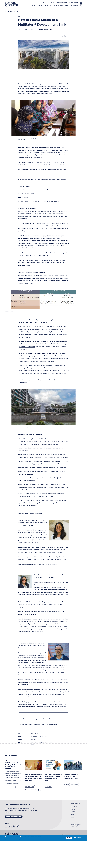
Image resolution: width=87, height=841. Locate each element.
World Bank (42, 353)
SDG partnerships (74, 784)
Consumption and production (31, 789)
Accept (69, 837)
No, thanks (77, 837)
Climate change (9, 787)
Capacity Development (61, 2)
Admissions (74, 5)
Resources (70, 2)
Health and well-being (29, 786)
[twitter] (14, 826)
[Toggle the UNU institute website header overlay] (81, 2)
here (55, 724)
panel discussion (56, 86)
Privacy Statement (75, 803)
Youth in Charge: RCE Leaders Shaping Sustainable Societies (71, 776)
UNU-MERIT (11, 11)
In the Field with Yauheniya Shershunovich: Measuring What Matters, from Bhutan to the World (33, 777)
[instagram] (9, 826)
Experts (56, 5)
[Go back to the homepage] (11, 6)
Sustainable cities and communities (12, 783)
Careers (73, 811)
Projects (44, 2)
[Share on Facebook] (68, 36)
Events (67, 5)
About (34, 5)
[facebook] (6, 826)
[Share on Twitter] (62, 36)
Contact (73, 817)
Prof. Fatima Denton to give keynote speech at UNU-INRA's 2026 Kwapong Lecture (53, 777)
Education (67, 784)
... (14, 787)
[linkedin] (12, 826)
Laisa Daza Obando (40, 86)
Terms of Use (74, 806)
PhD (54, 2)
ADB (49, 353)
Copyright (73, 809)
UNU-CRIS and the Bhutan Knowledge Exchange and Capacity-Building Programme (13, 765)
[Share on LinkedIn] (65, 36)
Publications (48, 5)
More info (29, 839)
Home (6, 11)
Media (72, 814)
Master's (50, 2)
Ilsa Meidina (27, 86)
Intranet (76, 2)
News (62, 5)
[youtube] (17, 826)
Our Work (40, 5)
